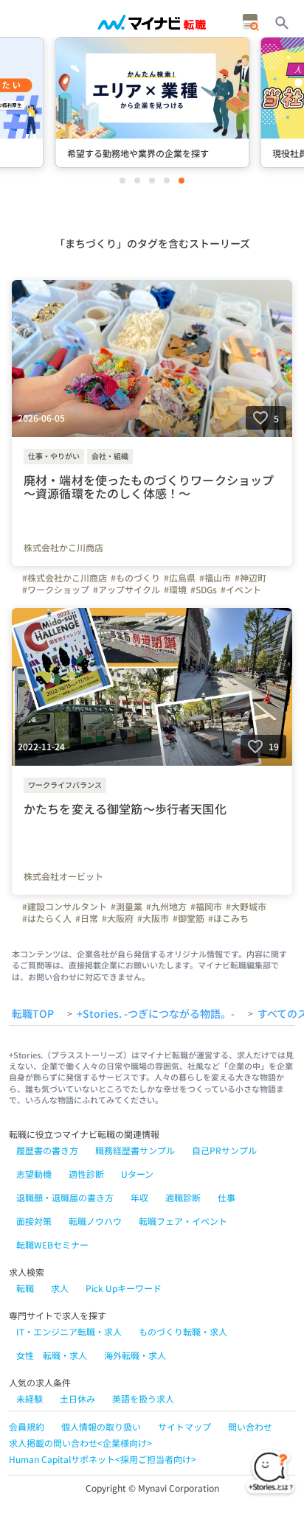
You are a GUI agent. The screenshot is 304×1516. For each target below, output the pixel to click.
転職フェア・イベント (183, 1221)
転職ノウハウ (95, 1221)
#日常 (86, 918)
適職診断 (183, 1197)
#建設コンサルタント (64, 906)
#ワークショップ (55, 589)
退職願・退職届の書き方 (65, 1197)
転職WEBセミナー (52, 1244)
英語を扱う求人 (143, 1398)
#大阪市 (153, 918)
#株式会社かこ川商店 (64, 578)
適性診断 (86, 1173)
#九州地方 (166, 906)
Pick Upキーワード (124, 1288)
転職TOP (33, 1014)
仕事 (226, 1197)
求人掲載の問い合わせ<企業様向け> (80, 1442)
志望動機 (34, 1173)
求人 (60, 1288)
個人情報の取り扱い (101, 1426)
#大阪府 (118, 918)
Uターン (137, 1173)
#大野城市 (246, 906)
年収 (139, 1197)
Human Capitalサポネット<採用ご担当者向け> (102, 1459)
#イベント (241, 589)
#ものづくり (135, 578)
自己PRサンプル (224, 1150)
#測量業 (126, 906)
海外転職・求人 (135, 1355)
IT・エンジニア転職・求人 (69, 1331)
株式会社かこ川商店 (63, 547)
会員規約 (26, 1426)
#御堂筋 (188, 918)
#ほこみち (228, 918)
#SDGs (203, 589)
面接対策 (34, 1221)
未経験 (29, 1398)
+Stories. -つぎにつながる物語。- (156, 1014)
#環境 (175, 589)
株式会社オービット (63, 876)
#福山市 (215, 578)
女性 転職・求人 (51, 1355)
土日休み (77, 1398)
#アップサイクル (126, 589)
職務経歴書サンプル (135, 1150)
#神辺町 (250, 578)
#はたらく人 (47, 918)
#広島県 (180, 578)
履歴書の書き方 (47, 1150)
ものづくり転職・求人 (183, 1331)
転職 (25, 1288)
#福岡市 (206, 906)
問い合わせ (250, 1426)
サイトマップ (184, 1426)
